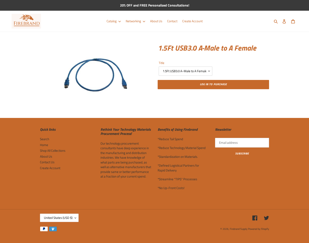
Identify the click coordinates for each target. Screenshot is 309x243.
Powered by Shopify (258, 229)
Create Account (50, 168)
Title (161, 63)
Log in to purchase (213, 84)
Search (44, 139)
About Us (46, 156)
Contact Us (47, 162)
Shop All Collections (52, 150)
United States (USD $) (58, 217)
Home (44, 144)
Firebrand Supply (238, 229)
